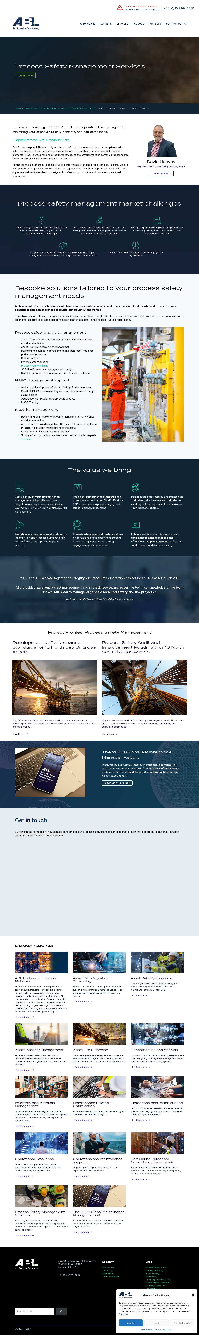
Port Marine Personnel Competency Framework (152, 1160)
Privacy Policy (152, 1273)
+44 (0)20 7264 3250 (179, 8)
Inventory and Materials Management (35, 1104)
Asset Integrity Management (79, 108)
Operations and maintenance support (98, 1160)
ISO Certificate (153, 1288)
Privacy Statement (163, 1330)
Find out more (23, 1017)
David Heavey (161, 161)
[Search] (61, 1311)
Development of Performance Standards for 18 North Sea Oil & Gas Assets (54, 647)
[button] (192, 1295)
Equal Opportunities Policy (158, 1279)
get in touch (25, 75)
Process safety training (34, 365)
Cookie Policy (146, 1330)
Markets (106, 24)
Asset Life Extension (90, 1050)
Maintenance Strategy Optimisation (92, 1104)
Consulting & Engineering (41, 108)
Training (26, 439)
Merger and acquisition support (157, 1103)
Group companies (110, 1276)
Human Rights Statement (157, 1282)
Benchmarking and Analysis (154, 1050)
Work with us (108, 1273)
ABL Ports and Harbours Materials (35, 979)
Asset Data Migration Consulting (91, 979)
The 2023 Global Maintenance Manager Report (99, 1213)
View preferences (182, 1323)
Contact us (174, 24)
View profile (161, 173)
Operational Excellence (34, 1159)
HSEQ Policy (151, 1276)
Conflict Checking (154, 1270)
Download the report (117, 783)
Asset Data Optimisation (151, 978)
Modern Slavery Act (155, 1285)
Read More (19, 734)
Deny (156, 1323)
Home (18, 108)
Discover (139, 24)
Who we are (87, 24)
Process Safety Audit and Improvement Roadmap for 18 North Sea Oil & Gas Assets (143, 647)
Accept (130, 1323)
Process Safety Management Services (40, 1213)
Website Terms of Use (156, 1267)
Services (122, 24)
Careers (155, 24)
